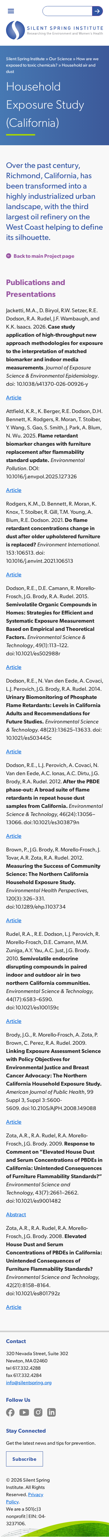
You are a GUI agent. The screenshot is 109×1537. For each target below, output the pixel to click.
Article (13, 397)
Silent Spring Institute (25, 58)
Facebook (10, 1411)
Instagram (38, 1411)
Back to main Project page (44, 255)
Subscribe (24, 1459)
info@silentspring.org (28, 1382)
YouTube (24, 1411)
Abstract (16, 1214)
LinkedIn (51, 1411)
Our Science (60, 58)
